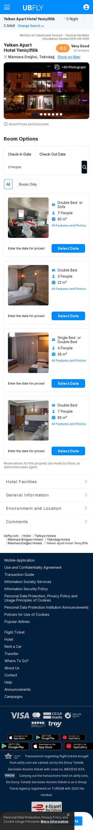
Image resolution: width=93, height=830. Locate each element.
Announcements (17, 689)
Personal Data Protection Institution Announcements (46, 607)
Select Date (68, 248)
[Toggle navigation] (9, 7)
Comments (17, 521)
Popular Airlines (17, 621)
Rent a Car (13, 646)
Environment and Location (34, 508)
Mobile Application (19, 560)
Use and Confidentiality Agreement (33, 567)
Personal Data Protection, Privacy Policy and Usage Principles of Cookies (40, 598)
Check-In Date (19, 154)
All (8, 184)
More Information (54, 821)
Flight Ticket (14, 632)
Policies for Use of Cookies (26, 614)
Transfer (11, 654)
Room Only (28, 184)
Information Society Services (27, 582)
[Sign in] (83, 7)
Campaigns (13, 696)
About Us (11, 668)
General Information (27, 495)
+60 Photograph (74, 67)
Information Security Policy (26, 589)
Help (8, 682)
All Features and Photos (69, 225)
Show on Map (69, 57)
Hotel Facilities (21, 481)
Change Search (29, 26)
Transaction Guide (19, 574)
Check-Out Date (52, 154)
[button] (10, 90)
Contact (10, 675)
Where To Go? (16, 661)
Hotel (8, 639)
